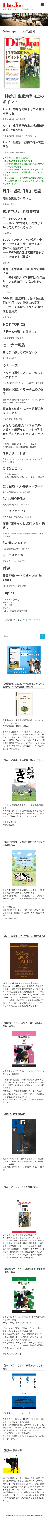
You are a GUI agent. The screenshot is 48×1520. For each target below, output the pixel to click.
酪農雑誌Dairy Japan (21, 1515)
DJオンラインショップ (32, 620)
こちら (13, 1354)
